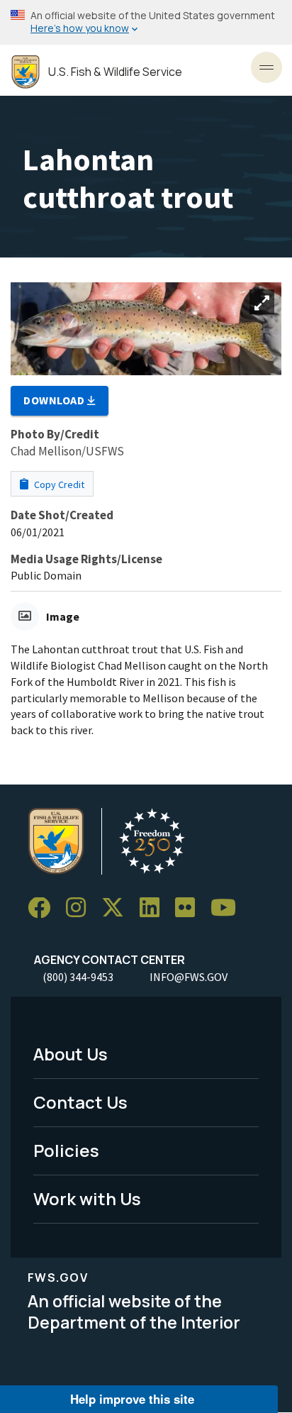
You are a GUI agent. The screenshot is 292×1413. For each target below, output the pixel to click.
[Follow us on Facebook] (44, 908)
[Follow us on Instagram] (81, 908)
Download (55, 400)
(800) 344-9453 (78, 977)
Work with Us (87, 1198)
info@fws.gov (189, 977)
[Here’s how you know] (146, 22)
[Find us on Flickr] (190, 908)
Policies (66, 1150)
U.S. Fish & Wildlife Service (115, 72)
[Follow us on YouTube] (228, 908)
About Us (70, 1053)
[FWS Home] (25, 72)
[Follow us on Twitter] (117, 908)
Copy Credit (58, 484)
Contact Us (80, 1102)
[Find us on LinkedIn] (154, 908)
